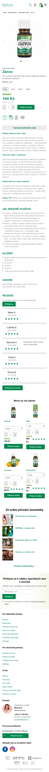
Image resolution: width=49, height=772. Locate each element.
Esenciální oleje (24, 12)
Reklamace (6, 623)
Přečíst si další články (23, 566)
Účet (35, 4)
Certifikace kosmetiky (10, 637)
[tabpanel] (24, 38)
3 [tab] (25, 61)
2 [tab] (23, 61)
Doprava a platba (8, 630)
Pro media (6, 683)
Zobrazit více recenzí (12, 388)
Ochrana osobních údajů (11, 690)
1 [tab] (21, 61)
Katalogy (5, 641)
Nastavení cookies (9, 694)
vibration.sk (38, 769)
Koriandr (7, 421)
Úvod (4, 12)
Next (45, 41)
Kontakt (5, 619)
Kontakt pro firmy (8, 653)
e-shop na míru (23, 769)
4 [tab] (28, 61)
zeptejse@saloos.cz (21, 720)
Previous (4, 41)
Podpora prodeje (8, 656)
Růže (28, 421)
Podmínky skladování (10, 634)
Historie (5, 676)
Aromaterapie (12, 12)
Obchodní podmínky (10, 626)
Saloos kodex (7, 686)
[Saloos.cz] (7, 4)
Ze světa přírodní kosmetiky (24, 510)
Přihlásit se (9, 304)
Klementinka (30, 470)
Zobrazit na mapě (16, 736)
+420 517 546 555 (21, 714)
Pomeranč (8, 470)
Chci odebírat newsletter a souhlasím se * (25, 602)
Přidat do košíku (26, 107)
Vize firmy (6, 679)
